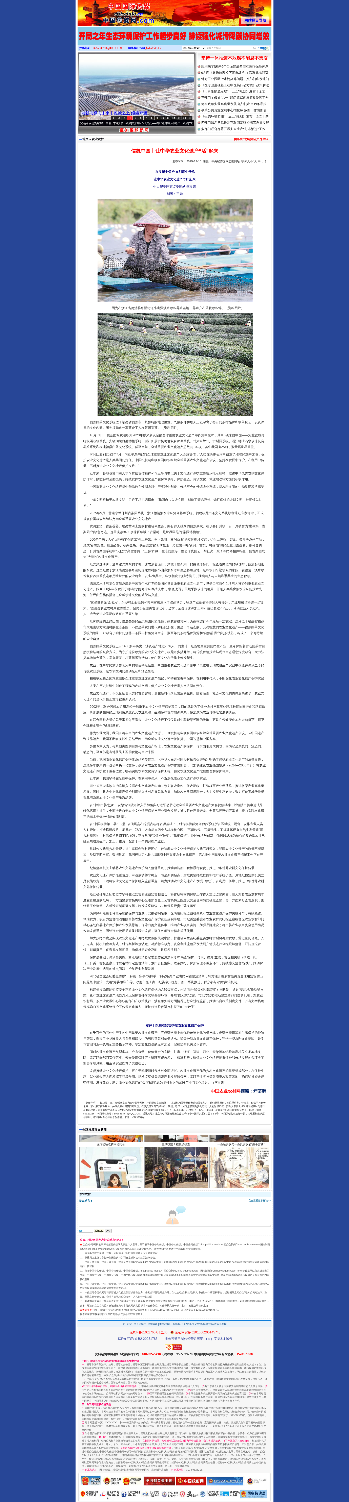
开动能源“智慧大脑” (241, 1189)
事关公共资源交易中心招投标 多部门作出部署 (234, 110)
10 (162, 117)
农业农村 (98, 139)
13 (179, 117)
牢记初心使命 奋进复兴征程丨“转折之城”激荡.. (161, 123)
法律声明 (153, 1324)
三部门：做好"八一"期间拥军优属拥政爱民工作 (235, 97)
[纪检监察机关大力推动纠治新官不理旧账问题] (174, 40)
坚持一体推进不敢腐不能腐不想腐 (234, 57)
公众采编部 (140, 1324)
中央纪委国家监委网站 (225, 161)
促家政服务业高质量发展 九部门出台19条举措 (234, 104)
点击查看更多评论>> (259, 1200)
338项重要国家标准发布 (176, 1189)
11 (168, 117)
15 (189, 117)
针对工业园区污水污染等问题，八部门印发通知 (235, 79)
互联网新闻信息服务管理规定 (141, 1253)
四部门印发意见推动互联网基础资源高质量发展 (235, 122)
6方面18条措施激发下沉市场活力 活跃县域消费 (234, 72)
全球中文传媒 (111, 11)
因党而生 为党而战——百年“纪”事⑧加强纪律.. (104, 123)
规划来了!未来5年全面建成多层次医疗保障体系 (234, 66)
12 (173, 117)
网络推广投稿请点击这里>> (251, 139)
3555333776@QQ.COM (107, 48)
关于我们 (127, 1324)
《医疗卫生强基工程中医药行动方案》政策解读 (235, 85)
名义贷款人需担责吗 (111, 1189)
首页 (85, 139)
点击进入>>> (153, 48)
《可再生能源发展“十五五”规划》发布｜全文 (233, 91)
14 (184, 117)
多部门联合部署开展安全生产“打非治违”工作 (233, 129)
